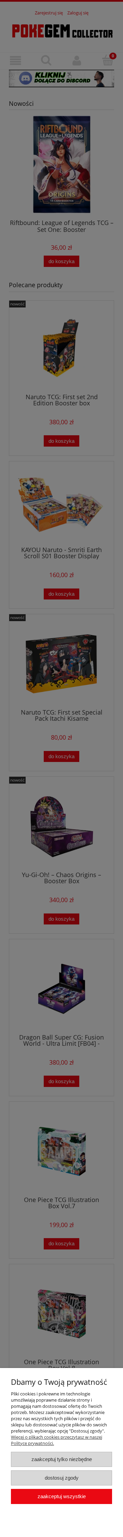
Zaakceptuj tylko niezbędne (61, 1459)
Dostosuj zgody (62, 1478)
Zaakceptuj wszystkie (62, 1496)
